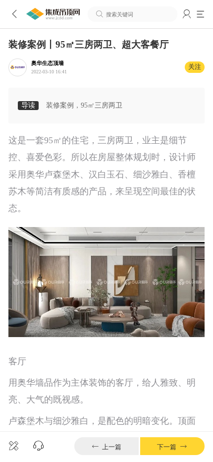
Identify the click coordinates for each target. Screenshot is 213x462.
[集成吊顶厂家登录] (187, 14)
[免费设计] (13, 446)
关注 (194, 66)
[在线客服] (38, 446)
